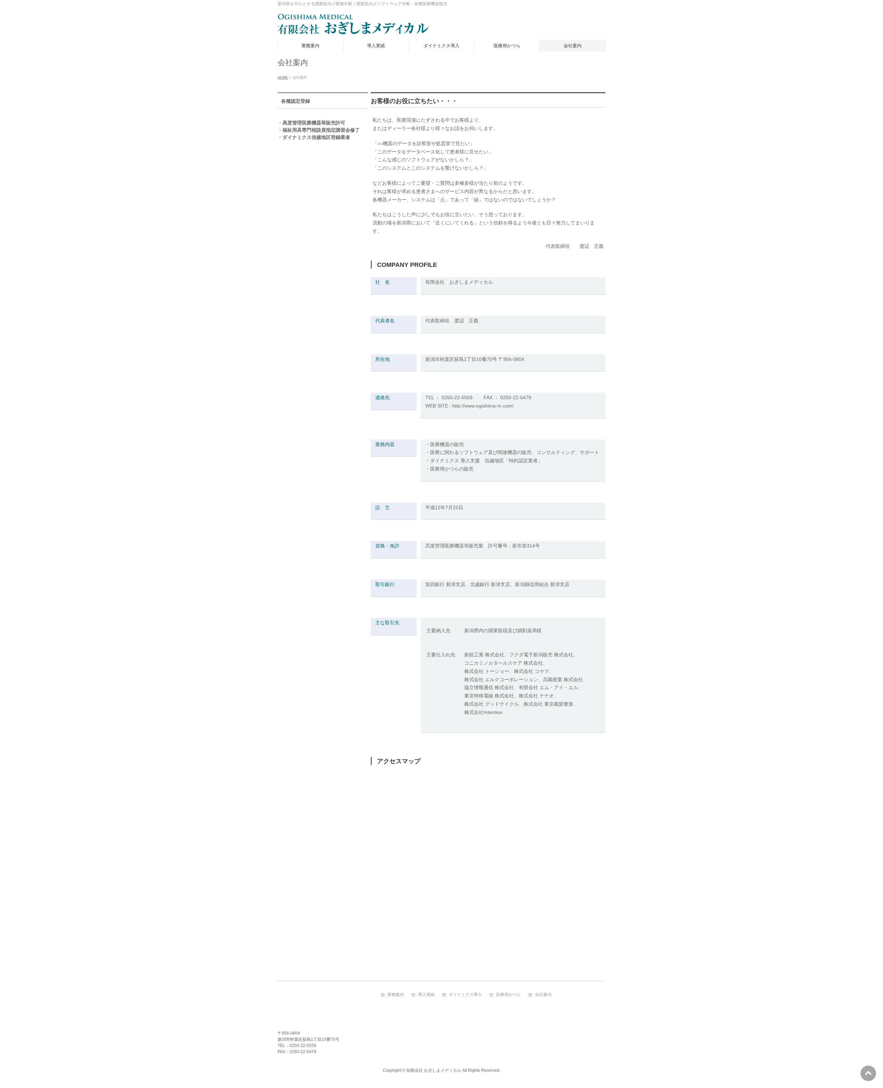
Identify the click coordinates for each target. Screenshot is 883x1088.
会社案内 (543, 995)
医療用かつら (508, 995)
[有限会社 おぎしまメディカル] (353, 26)
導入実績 (426, 995)
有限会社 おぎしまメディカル (433, 1070)
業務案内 (395, 995)
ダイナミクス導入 (465, 995)
